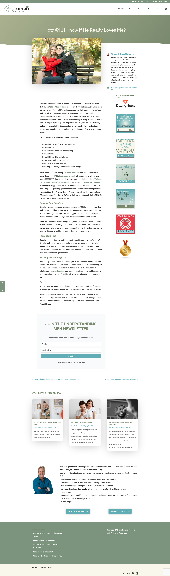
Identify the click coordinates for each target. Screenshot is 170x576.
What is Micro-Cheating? (43, 552)
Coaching (154, 1)
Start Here (122, 9)
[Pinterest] (135, 2)
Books (131, 9)
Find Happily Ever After (119, 88)
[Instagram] (138, 2)
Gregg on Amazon (120, 511)
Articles (141, 9)
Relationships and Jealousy (81, 422)
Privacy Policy (163, 1)
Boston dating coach (67, 176)
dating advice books (92, 182)
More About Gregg (78, 511)
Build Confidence (38, 427)
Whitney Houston (61, 107)
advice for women (71, 173)
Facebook (61, 271)
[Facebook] (130, 2)
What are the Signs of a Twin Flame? (47, 556)
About (142, 1)
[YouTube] (133, 2)
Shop (159, 9)
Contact (148, 1)
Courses (151, 9)
